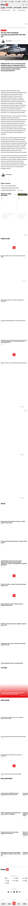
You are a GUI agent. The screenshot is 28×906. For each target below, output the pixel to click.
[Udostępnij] (26, 899)
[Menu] (26, 5)
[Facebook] (8, 892)
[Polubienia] (2, 900)
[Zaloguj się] (23, 5)
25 (14, 899)
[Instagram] (19, 892)
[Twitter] (11, 892)
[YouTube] (17, 892)
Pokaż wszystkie (20, 190)
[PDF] (8, 178)
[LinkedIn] (14, 892)
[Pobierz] (25, 41)
